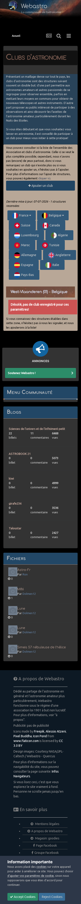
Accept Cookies (24, 897)
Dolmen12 (29, 593)
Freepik (39, 731)
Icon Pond (40, 736)
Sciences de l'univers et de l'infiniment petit (37, 428)
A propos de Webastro (47, 831)
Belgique (55, 215)
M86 (20, 589)
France (24, 215)
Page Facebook (46, 845)
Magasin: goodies (46, 838)
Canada (55, 225)
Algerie (63, 235)
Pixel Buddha (23, 736)
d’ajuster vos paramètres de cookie (30, 875)
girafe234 (15, 503)
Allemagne (28, 255)
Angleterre (63, 255)
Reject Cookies (52, 897)
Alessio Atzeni (56, 731)
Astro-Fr (24, 570)
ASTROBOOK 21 (20, 453)
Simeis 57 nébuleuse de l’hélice (41, 647)
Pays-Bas (27, 275)
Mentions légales (46, 824)
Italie (55, 265)
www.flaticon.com (26, 741)
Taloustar (15, 528)
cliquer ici (44, 178)
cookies (41, 866)
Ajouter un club (42, 185)
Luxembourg (30, 235)
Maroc (25, 245)
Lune (21, 608)
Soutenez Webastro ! (22, 372)
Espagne (27, 265)
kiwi (11, 478)
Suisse (25, 225)
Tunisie (54, 245)
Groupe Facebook (46, 852)
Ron (25, 574)
